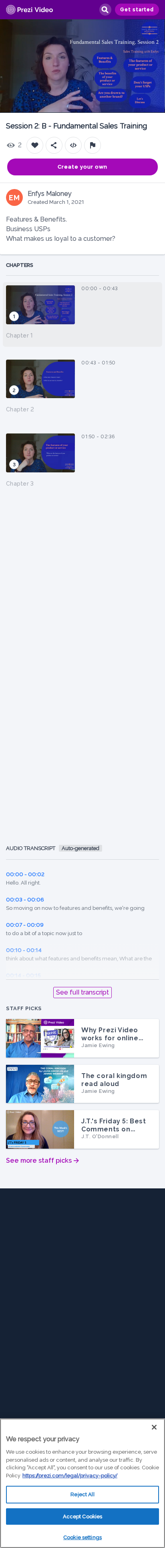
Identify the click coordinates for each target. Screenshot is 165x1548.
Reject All (82, 1494)
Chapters (19, 265)
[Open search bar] (105, 10)
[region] (82, 1483)
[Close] (154, 1427)
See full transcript (82, 992)
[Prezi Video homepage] (29, 10)
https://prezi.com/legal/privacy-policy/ (69, 1476)
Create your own (82, 167)
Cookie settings (82, 1537)
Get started (137, 9)
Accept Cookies (83, 1516)
